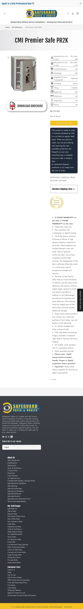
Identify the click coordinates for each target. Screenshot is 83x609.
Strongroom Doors (14, 557)
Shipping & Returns (14, 590)
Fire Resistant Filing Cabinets (18, 544)
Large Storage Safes (15, 555)
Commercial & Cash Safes (17, 552)
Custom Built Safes (14, 562)
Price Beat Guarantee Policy (17, 582)
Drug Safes (11, 542)
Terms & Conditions (14, 468)
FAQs (9, 572)
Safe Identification (14, 496)
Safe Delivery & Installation (17, 483)
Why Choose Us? (14, 460)
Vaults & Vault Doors (15, 529)
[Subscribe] (38, 447)
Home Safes (12, 537)
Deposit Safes (12, 514)
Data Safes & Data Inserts (16, 516)
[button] (4, 13)
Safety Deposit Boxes (15, 532)
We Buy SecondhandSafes (17, 501)
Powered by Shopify (42, 607)
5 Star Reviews (13, 476)
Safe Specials (12, 509)
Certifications (12, 463)
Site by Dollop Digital (56, 607)
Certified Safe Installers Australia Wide (21, 481)
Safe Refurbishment (14, 494)
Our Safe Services (14, 478)
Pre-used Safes (13, 560)
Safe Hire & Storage (15, 488)
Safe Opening (12, 486)
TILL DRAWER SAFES (15, 534)
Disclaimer (11, 473)
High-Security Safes (14, 527)
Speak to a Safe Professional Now (17, 3)
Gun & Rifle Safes (14, 519)
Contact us (11, 570)
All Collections (17, 27)
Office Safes (12, 511)
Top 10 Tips (12, 575)
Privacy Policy (12, 470)
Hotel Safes (12, 524)
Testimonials (12, 465)
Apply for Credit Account (16, 593)
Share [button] (54, 379)
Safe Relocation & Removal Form (19, 499)
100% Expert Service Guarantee (19, 580)
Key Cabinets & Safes (15, 521)
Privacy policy (68, 607)
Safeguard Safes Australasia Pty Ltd (26, 607)
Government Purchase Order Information (22, 595)
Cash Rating (12, 588)
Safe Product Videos (15, 577)
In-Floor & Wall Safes (15, 550)
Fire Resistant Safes (14, 539)
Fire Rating (11, 585)
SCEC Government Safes (16, 547)
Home (7, 27)
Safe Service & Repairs (16, 491)
